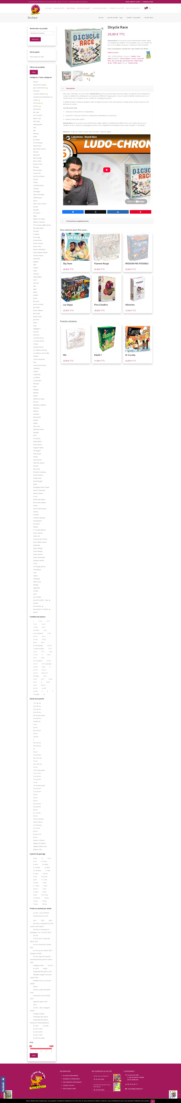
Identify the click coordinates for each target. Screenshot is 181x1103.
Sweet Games (38, 554)
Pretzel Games (38, 475)
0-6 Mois (45, 864)
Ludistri (35, 371)
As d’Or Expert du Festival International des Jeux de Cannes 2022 (41, 959)
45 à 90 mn (37, 718)
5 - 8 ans (36, 886)
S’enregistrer (148, 2)
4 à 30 (44, 688)
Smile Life (36, 536)
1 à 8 (50, 652)
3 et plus (36, 676)
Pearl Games (37, 445)
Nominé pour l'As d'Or (40, 916)
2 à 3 (45, 630)
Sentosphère (37, 521)
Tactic (35, 563)
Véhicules (36, 91)
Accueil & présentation (70, 1076)
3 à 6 (35, 679)
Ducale (35, 207)
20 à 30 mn (37, 743)
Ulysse (35, 576)
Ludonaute (37, 374)
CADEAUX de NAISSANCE (41, 97)
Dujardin (36, 210)
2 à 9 (49, 633)
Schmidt (36, 515)
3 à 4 (43, 636)
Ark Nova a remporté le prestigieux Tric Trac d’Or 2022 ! (40, 930)
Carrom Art (37, 173)
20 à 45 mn (37, 709)
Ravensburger (38, 481)
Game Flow (37, 246)
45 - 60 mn (37, 813)
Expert (45, 968)
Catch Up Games (39, 176)
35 (34, 749)
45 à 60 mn (37, 755)
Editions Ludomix (39, 222)
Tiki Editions (37, 570)
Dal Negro (36, 192)
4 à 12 (35, 688)
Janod (35, 298)
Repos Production (39, 490)
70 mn (35, 734)
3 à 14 (35, 673)
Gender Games (38, 256)
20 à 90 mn (37, 746)
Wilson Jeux (37, 582)
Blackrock (36, 155)
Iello (34, 286)
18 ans (44, 904)
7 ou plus (36, 694)
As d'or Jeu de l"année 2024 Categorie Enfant (41, 951)
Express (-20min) (39, 840)
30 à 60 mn (37, 807)
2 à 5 (35, 658)
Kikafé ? (98, 355)
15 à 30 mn (37, 788)
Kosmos (36, 332)
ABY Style (36, 121)
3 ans (35, 877)
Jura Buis (36, 320)
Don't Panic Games (39, 204)
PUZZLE (36, 106)
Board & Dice (37, 164)
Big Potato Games (39, 149)
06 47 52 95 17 (64, 2)
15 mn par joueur (39, 785)
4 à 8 (48, 682)
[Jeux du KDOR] (35, 9)
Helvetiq (36, 274)
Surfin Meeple (38, 551)
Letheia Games (38, 347)
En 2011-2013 (38, 1035)
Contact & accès (68, 1085)
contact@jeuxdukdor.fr (79, 2)
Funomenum (37, 240)
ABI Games (37, 109)
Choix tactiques (125, 59)
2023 (42, 920)
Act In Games (37, 115)
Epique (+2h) (37, 849)
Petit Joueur (37, 454)
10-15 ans (44, 895)
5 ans (44, 883)
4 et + (43, 642)
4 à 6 (35, 642)
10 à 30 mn (37, 779)
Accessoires (37, 606)
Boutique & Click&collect (71, 1079)
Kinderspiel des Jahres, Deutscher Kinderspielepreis (39, 1021)
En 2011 (50, 965)
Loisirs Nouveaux (39, 359)
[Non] (178, 1101)
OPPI (35, 435)
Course (133, 59)
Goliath (35, 268)
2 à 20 (35, 667)
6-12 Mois (36, 867)
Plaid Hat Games (39, 463)
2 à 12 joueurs (47, 664)
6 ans (45, 886)
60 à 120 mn (37, 758)
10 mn (35, 767)
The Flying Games (39, 567)
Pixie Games (37, 460)
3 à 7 (42, 679)
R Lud (35, 496)
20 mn (35, 795)
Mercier (35, 402)
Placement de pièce (40, 85)
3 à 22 (44, 639)
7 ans (44, 889)
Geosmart (36, 259)
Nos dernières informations (72, 1082)
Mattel (35, 396)
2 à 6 (42, 658)
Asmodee (36, 140)
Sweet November (39, 557)
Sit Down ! (36, 524)
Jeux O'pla (36, 313)
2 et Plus (36, 630)
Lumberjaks (37, 381)
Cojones (36, 188)
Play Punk (36, 469)
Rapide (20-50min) (39, 843)
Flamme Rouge (101, 263)
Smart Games (38, 533)
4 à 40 (35, 691)
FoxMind (36, 234)
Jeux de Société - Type (115, 18)
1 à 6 (35, 652)
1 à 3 (48, 621)
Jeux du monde (38, 304)
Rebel (35, 484)
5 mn (35, 724)
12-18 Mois (37, 870)
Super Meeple (38, 548)
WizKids (35, 585)
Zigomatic (36, 588)
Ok (153, 1101)
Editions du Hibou (39, 219)
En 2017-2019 (38, 1029)
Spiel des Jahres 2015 (40, 1002)
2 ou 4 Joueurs (38, 633)
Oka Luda (36, 426)
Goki (34, 265)
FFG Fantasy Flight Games (42, 225)
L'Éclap (35, 344)
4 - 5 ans (44, 880)
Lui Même (36, 377)
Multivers (36, 408)
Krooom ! (36, 335)
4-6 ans (35, 883)
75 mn (35, 761)
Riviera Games (38, 493)
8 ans (44, 892)
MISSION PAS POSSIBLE (137, 263)
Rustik (35, 506)
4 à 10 (43, 685)
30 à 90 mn (37, 712)
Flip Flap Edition (38, 228)
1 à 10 (35, 655)
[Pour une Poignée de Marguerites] (6, 1094)
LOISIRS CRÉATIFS (39, 94)
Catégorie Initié (38, 965)
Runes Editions (38, 310)
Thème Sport (117, 63)
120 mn (35, 737)
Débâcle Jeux (37, 198)
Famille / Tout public (133, 18)
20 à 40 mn (37, 706)
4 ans (35, 880)
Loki (34, 362)
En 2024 (36, 968)
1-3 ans (47, 870)
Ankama (36, 134)
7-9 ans (35, 892)
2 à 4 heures (37, 825)
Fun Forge (36, 237)
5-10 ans (44, 861)
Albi (34, 131)
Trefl (34, 573)
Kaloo (35, 323)
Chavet (35, 179)
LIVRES (35, 100)
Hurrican (36, 283)
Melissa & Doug (38, 399)
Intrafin (35, 295)
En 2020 (45, 1026)
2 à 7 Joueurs (37, 661)
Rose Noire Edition (39, 503)
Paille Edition (37, 442)
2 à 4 (48, 655)
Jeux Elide (36, 307)
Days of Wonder (38, 195)
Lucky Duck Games (39, 365)
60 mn (35, 831)
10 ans (46, 898)
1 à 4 (35, 624)
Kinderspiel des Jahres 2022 (42, 972)
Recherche (35, 39)
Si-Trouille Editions (39, 530)
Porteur (35, 603)
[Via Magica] (175, 1094)
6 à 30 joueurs (38, 645)
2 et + (44, 627)
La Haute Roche (38, 341)
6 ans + (35, 889)
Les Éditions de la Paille (41, 353)
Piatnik (35, 457)
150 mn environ (38, 819)
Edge (35, 216)
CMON (35, 182)
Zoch (35, 594)
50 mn (35, 727)
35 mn (35, 752)
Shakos (35, 527)
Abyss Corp (37, 118)
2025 (50, 920)
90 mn (35, 837)
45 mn (35, 816)
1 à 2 (40, 621)
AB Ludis (36, 112)
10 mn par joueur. (39, 770)
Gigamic (36, 262)
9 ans (35, 895)
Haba (35, 271)
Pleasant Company (39, 472)
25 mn (35, 798)
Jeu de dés (118, 61)
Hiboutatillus (37, 277)
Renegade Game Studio (41, 487)
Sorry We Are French (40, 539)
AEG (34, 127)
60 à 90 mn (37, 731)
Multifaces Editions (39, 405)
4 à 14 (49, 645)
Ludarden (36, 368)
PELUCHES (37, 103)
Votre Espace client (69, 1089)
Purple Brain (37, 478)
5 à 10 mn (36, 828)
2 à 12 (35, 664)
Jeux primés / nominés (40, 609)
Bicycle (35, 82)
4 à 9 (35, 685)
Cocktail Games (38, 185)
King (34, 326)
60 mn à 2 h (37, 834)
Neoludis (36, 414)
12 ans (35, 901)
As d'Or (35, 935)
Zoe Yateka (37, 597)
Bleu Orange (37, 158)
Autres (35, 612)
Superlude (36, 545)
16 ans (35, 904)
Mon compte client (133, 2)
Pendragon (37, 451)
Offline (35, 423)
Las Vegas (68, 304)
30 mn (35, 801)
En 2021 (36, 1026)
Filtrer (34, 72)
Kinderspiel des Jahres (40, 1017)
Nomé (35, 987)
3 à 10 (35, 670)
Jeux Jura (36, 301)
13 (42, 858)
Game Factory (38, 243)
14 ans (44, 901)
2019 (35, 1005)
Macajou (36, 384)
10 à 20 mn (37, 776)
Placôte (35, 466)
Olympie (36, 432)
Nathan (35, 411)
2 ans (35, 858)
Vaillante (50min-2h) (40, 846)
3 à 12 (44, 670)
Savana (35, 512)
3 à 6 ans (44, 877)
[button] (102, 28)
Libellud (35, 356)
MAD (35, 387)
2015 (35, 920)
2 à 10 (49, 661)
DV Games (36, 213)
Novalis (35, 420)
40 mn (35, 810)
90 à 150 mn (37, 764)
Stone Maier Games (40, 542)
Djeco (35, 201)
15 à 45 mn (37, 792)
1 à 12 (43, 624)
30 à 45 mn (37, 804)
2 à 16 (35, 636)
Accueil (101, 18)
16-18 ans (36, 898)
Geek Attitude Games (40, 252)
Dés (112, 61)
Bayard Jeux (37, 146)
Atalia (35, 137)
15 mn (35, 782)
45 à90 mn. (37, 721)
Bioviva (35, 152)
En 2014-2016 (38, 1032)
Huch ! (35, 280)
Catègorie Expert (39, 1014)
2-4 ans (35, 874)
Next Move (37, 417)
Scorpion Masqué (39, 518)
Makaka (36, 390)
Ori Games (36, 438)
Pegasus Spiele (38, 448)
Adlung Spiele (37, 124)
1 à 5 (50, 649)
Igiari (34, 289)
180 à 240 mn (38, 822)
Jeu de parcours (128, 61)
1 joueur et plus (38, 649)
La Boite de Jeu (38, 338)
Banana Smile (133, 63)
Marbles (36, 393)
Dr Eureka (130, 355)
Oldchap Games (38, 429)
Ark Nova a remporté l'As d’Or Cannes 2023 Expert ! (41, 924)
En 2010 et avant (39, 1038)
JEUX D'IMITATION (39, 88)
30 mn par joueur (39, 715)
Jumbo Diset (37, 317)
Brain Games (37, 170)
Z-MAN (35, 591)
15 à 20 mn (37, 703)
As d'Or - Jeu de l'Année (41, 913)
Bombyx (36, 167)
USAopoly (36, 579)
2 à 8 (43, 667)
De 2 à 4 (45, 673)
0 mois (35, 864)
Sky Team (67, 263)
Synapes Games (38, 560)
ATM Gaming (37, 143)
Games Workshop (39, 249)
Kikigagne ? (37, 329)
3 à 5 (45, 676)
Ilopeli (35, 292)
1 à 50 (35, 627)
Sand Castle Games (39, 509)
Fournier (36, 231)
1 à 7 (42, 652)
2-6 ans (45, 874)
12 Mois (47, 867)
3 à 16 (35, 639)
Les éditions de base (40, 350)
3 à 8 (50, 679)
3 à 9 (35, 682)
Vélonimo (130, 304)
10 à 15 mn (37, 773)
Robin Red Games (39, 499)
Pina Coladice (101, 304)
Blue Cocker (37, 161)
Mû (64, 355)
